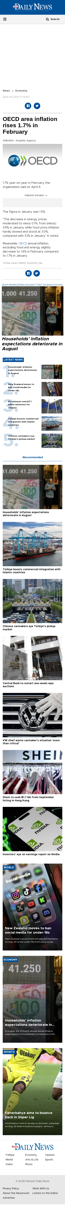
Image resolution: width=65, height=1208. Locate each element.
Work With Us (40, 1188)
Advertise (9, 1198)
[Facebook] (28, 106)
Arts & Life (31, 1159)
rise (40, 263)
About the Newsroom (16, 1193)
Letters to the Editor (45, 1193)
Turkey (6, 263)
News (6, 91)
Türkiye (9, 1155)
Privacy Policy (11, 1188)
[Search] (47, 19)
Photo (28, 1164)
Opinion (50, 1155)
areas (14, 263)
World (9, 1159)
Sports (49, 1159)
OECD (23, 243)
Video (9, 1164)
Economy (21, 91)
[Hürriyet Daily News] (32, 7)
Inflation (22, 263)
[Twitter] (37, 106)
